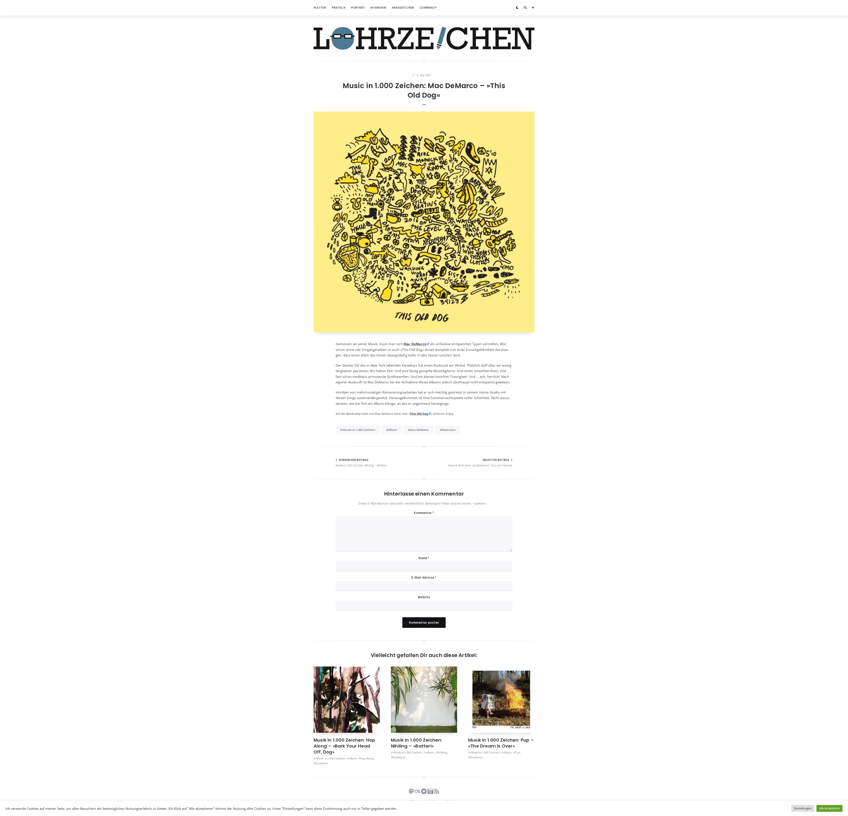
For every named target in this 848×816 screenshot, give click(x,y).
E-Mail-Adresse (423, 577)
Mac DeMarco (419, 430)
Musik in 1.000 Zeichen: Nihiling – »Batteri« (416, 743)
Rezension (449, 430)
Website (424, 597)
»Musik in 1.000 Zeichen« (358, 430)
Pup (517, 752)
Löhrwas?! (428, 8)
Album (392, 430)
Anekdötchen (403, 8)
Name (423, 558)
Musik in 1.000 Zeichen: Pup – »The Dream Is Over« (501, 743)
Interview (378, 8)
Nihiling (442, 752)
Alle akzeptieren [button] (829, 808)
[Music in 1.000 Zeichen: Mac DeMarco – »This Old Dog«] (424, 222)
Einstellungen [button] (803, 808)
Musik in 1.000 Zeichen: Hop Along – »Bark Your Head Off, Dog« (344, 746)
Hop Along (366, 758)
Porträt (358, 8)
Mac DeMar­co (414, 344)
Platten (320, 8)
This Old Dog (419, 414)
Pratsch (338, 8)
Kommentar (424, 513)
